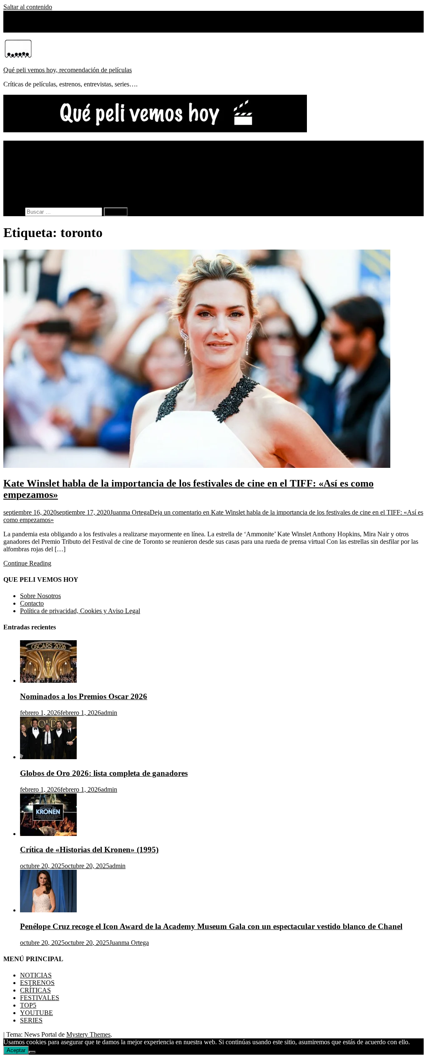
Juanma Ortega (130, 512)
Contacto (32, 603)
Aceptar (16, 1050)
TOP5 (28, 174)
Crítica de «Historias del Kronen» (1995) (89, 849)
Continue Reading (27, 563)
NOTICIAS (36, 144)
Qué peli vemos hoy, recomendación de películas (67, 69)
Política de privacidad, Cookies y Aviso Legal (80, 610)
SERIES (31, 189)
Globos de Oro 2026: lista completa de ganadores (104, 773)
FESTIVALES (39, 166)
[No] (32, 1052)
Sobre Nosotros (40, 28)
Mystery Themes (88, 1034)
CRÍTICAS (35, 159)
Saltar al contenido (27, 6)
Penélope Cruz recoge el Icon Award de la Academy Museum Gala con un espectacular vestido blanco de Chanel (211, 926)
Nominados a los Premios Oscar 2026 (83, 696)
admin (109, 712)
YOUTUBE (36, 181)
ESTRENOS (37, 151)
